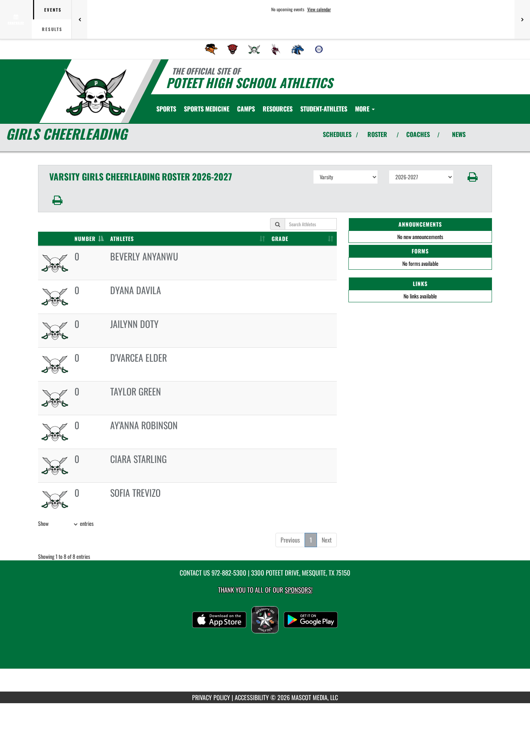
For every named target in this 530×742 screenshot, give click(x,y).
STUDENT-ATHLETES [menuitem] (323, 108)
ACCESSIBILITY (252, 697)
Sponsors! (298, 590)
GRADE (280, 238)
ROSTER (377, 134)
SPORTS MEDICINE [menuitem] (206, 108)
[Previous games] (79, 19)
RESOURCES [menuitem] (278, 108)
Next (327, 539)
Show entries (66, 523)
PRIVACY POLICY (211, 697)
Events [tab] (53, 10)
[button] (473, 177)
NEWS (459, 134)
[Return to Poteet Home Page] (95, 92)
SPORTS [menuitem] (166, 108)
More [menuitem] (363, 108)
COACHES (418, 134)
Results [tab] (52, 29)
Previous (290, 539)
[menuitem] (211, 49)
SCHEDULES (337, 134)
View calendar (319, 9)
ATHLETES (122, 238)
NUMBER (84, 238)
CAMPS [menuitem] (246, 108)
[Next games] (522, 19)
